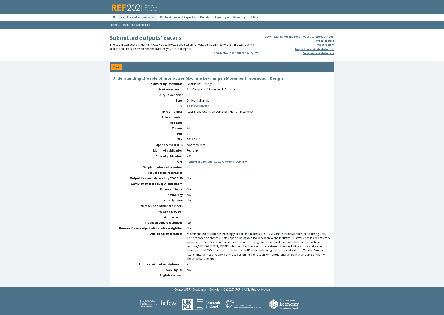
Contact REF (182, 289)
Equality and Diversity (230, 17)
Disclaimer (199, 289)
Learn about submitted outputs (236, 53)
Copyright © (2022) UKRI (225, 289)
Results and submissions (138, 17)
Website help (325, 41)
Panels (205, 17)
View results (325, 45)
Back (116, 67)
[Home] (114, 17)
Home (114, 24)
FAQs (254, 17)
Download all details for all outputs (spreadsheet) (299, 37)
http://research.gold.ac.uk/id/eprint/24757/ (217, 161)
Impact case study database (314, 49)
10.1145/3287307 (198, 106)
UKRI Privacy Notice (257, 289)
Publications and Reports (177, 17)
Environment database (318, 53)
